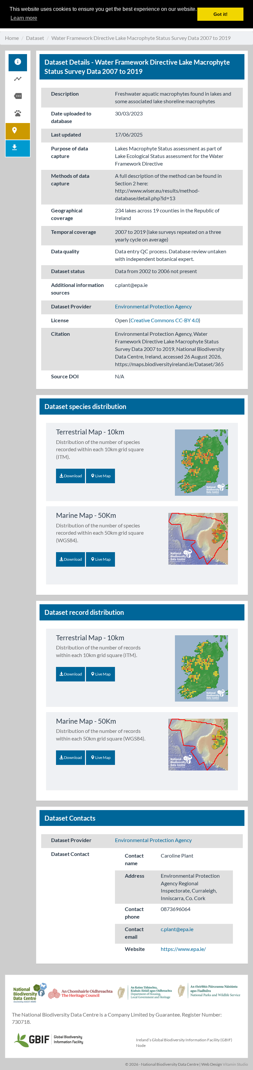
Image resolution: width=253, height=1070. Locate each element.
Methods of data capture (70, 179)
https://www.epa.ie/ (183, 949)
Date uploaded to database (71, 117)
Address (134, 875)
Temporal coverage (73, 232)
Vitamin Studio (235, 1064)
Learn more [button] (24, 18)
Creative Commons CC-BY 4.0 (164, 320)
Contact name (134, 859)
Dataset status (68, 271)
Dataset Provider (71, 306)
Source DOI (65, 376)
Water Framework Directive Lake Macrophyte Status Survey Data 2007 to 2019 (141, 38)
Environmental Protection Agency (153, 306)
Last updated (66, 134)
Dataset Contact (70, 854)
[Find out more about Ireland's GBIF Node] (48, 1039)
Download (72, 475)
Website (135, 949)
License (60, 320)
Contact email (134, 933)
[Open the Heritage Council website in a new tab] (80, 996)
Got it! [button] (220, 14)
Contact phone (134, 913)
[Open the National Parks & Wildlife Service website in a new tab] (209, 996)
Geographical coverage (66, 214)
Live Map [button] (103, 475)
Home (12, 38)
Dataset (35, 38)
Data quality (65, 251)
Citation (60, 333)
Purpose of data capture (69, 152)
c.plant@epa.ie (177, 929)
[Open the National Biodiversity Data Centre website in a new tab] (30, 996)
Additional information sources (77, 289)
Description (65, 93)
